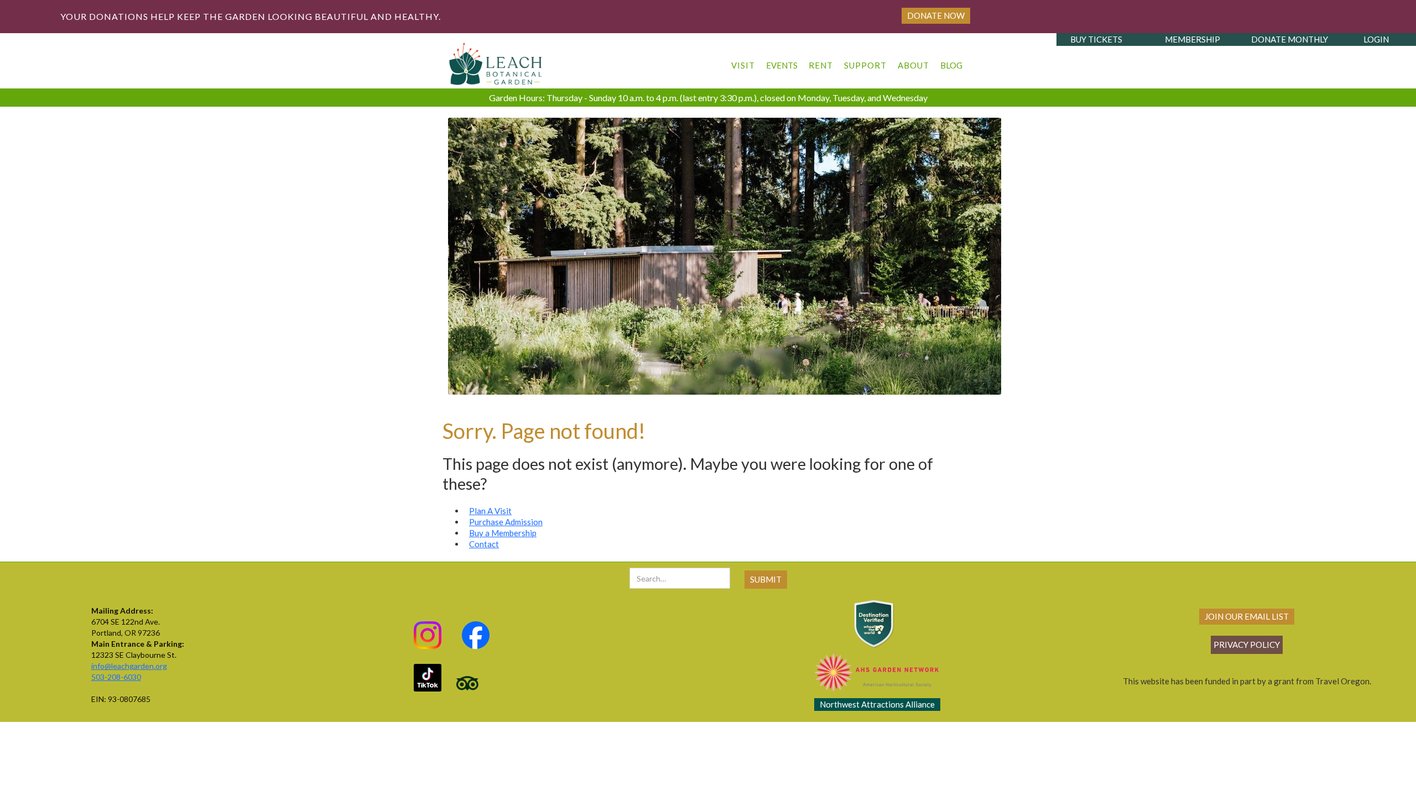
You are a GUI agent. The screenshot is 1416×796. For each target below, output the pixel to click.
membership (1192, 39)
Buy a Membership (503, 533)
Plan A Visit (490, 511)
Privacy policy (1247, 645)
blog (951, 65)
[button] (743, 60)
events (782, 65)
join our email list (1247, 616)
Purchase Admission (506, 522)
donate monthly (1289, 39)
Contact (484, 544)
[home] (496, 60)
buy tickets (1096, 39)
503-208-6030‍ (116, 677)
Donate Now (936, 15)
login (1376, 39)
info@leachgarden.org (129, 666)
